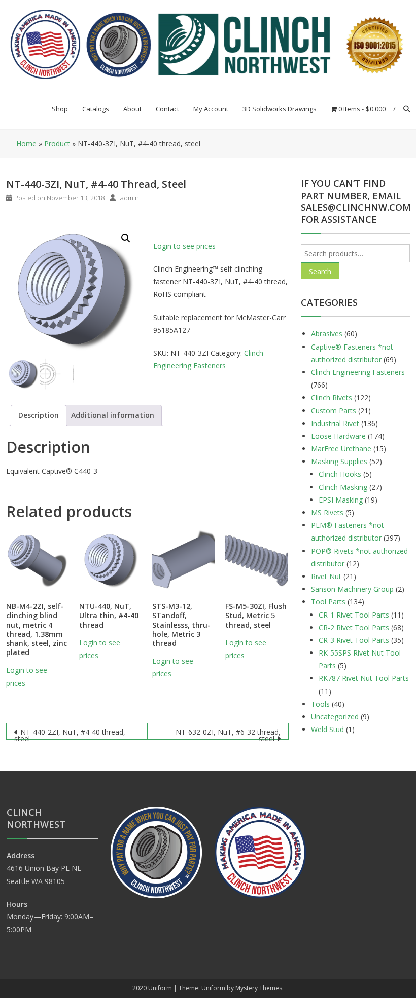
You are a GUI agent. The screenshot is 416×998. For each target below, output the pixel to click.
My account (210, 108)
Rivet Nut (326, 576)
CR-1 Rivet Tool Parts (354, 615)
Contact (167, 108)
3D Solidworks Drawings (279, 108)
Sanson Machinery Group (352, 589)
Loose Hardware (338, 436)
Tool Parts (328, 601)
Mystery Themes (258, 988)
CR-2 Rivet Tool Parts (354, 627)
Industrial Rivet (335, 423)
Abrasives (326, 333)
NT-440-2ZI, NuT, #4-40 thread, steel (69, 733)
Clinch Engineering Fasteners (358, 372)
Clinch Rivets (331, 397)
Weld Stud (327, 729)
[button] (126, 238)
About (132, 108)
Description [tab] (38, 415)
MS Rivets (327, 512)
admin (129, 197)
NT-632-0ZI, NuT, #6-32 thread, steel (228, 733)
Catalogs (95, 108)
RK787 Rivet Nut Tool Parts (364, 678)
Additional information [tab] (112, 415)
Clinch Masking (343, 487)
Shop (60, 108)
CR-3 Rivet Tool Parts (354, 640)
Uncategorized (335, 716)
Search (320, 271)
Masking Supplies (339, 461)
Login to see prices (184, 246)
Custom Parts (333, 410)
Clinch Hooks (340, 474)
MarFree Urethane (341, 448)
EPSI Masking (341, 500)
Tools (320, 704)
